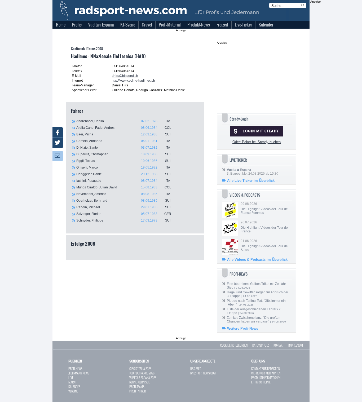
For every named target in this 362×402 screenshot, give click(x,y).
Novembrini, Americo (123, 194)
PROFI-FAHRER (137, 391)
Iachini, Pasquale (123, 181)
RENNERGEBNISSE (139, 382)
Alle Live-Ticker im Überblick (251, 181)
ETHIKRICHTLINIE (261, 382)
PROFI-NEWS (75, 368)
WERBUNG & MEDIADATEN (265, 373)
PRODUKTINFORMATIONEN (265, 377)
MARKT (72, 382)
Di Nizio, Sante (123, 147)
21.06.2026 (264, 245)
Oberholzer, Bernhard (123, 200)
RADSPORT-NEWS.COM (203, 373)
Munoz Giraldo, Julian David (123, 187)
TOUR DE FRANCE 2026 (141, 373)
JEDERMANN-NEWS (78, 373)
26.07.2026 (264, 226)
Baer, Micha (123, 134)
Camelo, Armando (123, 141)
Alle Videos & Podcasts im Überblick (257, 260)
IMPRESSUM (295, 345)
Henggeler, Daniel (123, 174)
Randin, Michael (123, 207)
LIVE (70, 377)
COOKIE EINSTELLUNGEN (234, 345)
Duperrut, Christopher (123, 154)
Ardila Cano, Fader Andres (123, 128)
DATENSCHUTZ (260, 345)
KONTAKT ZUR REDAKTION (265, 368)
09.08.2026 (264, 208)
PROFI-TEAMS (136, 386)
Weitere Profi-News (242, 328)
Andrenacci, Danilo (123, 121)
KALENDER (74, 386)
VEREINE (73, 391)
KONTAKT (278, 345)
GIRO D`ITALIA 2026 (140, 368)
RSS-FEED (195, 368)
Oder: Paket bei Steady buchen (256, 142)
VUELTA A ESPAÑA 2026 (142, 377)
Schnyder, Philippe (123, 220)
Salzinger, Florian (123, 214)
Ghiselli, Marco (123, 167)
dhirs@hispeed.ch (125, 76)
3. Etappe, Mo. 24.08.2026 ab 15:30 (252, 171)
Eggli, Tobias (123, 161)
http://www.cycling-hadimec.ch (133, 80)
